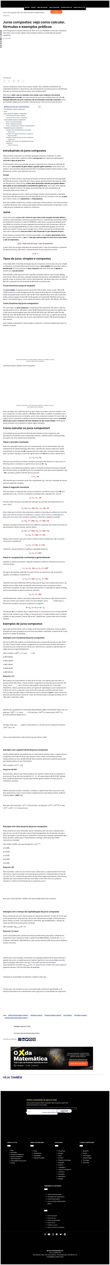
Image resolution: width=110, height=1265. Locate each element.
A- (13, 81)
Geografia (61, 1162)
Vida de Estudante (39, 1158)
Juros (5, 111)
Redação (60, 1179)
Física (60, 1155)
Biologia (60, 1153)
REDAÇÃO (33, 7)
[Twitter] (61, 1235)
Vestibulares (37, 1153)
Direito (85, 1153)
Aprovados (14, 1152)
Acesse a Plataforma (17, 1156)
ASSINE (56, 12)
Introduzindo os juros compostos (14, 109)
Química (60, 1158)
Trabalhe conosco (52, 1225)
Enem (35, 1151)
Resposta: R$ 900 (12, 135)
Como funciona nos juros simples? (15, 115)
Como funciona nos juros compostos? (16, 117)
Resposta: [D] (11, 139)
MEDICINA (27, 7)
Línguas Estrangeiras (64, 1169)
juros (20, 217)
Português (61, 1174)
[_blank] (65, 1235)
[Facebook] (57, 1235)
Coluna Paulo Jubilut (54, 1199)
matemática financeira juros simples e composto (16, 1018)
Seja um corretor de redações (55, 1227)
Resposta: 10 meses (13, 145)
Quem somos (51, 1222)
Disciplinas (61, 1151)
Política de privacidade (53, 1220)
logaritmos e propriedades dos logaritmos (51, 991)
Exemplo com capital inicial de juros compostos (19, 133)
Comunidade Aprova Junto (18, 1161)
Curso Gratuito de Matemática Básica (57, 1202)
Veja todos (86, 1162)
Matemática (6, 15)
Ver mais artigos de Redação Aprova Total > (27, 1033)
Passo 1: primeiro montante (14, 122)
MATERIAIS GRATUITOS (66, 7)
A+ (18, 81)
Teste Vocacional (16, 1158)
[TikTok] (45, 1235)
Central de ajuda (52, 1216)
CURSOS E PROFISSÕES (54, 7)
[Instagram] (53, 1235)
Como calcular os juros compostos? (15, 120)
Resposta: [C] (11, 132)
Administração (87, 1158)
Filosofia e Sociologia (64, 1160)
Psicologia (86, 1160)
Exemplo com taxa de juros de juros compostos (19, 137)
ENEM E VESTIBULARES (42, 7)
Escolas (13, 1163)
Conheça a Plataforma (17, 1154)
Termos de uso (51, 1218)
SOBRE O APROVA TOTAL (79, 7)
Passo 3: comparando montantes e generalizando (20, 126)
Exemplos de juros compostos (13, 128)
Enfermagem (87, 1155)
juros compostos (68, 1015)
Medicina (85, 1151)
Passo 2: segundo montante (14, 123)
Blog (12, 1150)
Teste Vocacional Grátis (55, 1194)
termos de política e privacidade (53, 1112)
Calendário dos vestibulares (56, 1197)
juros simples (10, 290)
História (60, 1165)
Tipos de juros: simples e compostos (15, 113)
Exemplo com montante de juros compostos (18, 130)
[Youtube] (49, 1235)
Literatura (61, 1172)
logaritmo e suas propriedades (48, 960)
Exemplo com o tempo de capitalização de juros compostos (20, 142)
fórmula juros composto (36, 1015)
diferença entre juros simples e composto (18, 1015)
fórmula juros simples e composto (53, 1015)
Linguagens (61, 1167)
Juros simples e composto (80, 1015)
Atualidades (37, 1155)
